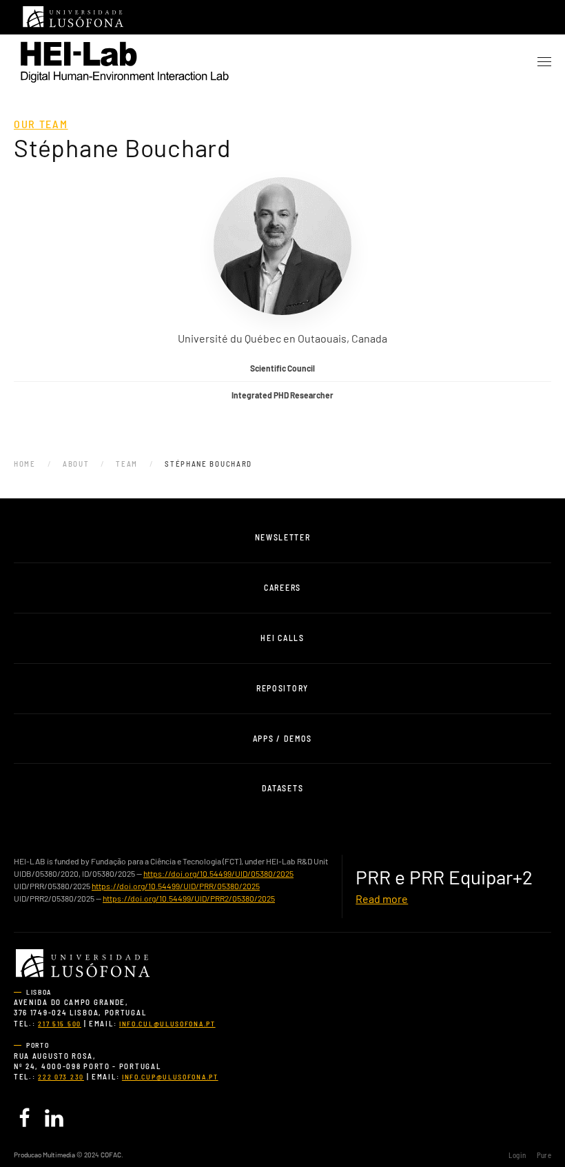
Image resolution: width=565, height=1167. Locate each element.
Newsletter (283, 537)
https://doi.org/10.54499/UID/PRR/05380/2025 (176, 886)
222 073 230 (61, 1077)
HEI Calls (282, 637)
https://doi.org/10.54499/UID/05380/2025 (218, 873)
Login (517, 1154)
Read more (382, 898)
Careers (282, 587)
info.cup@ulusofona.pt (170, 1077)
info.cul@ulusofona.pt (167, 1023)
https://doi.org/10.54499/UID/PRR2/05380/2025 (189, 898)
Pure (544, 1154)
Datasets (283, 788)
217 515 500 (59, 1023)
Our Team (41, 123)
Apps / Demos (282, 738)
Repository (282, 688)
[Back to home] (124, 62)
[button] (544, 62)
